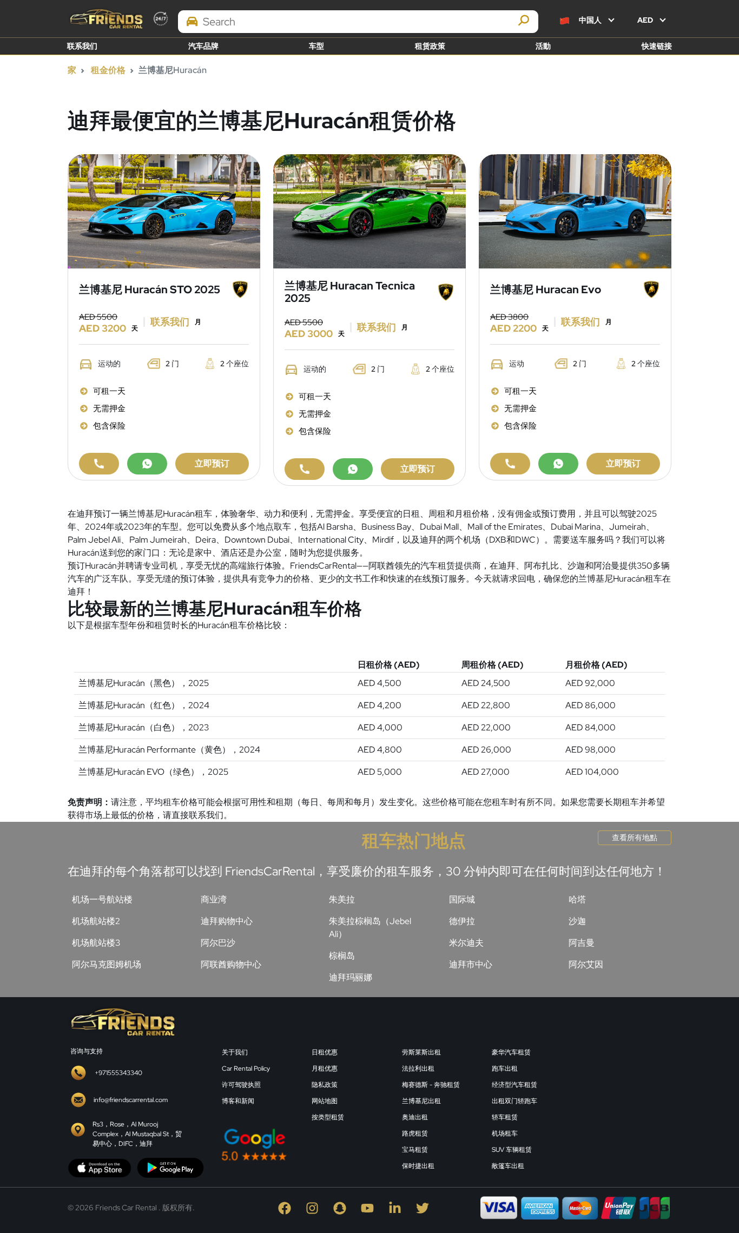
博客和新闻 (238, 1101)
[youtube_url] (370, 1207)
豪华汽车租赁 (511, 1052)
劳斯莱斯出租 (421, 1052)
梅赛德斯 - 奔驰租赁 (431, 1084)
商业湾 (214, 899)
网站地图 (325, 1101)
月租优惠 (325, 1068)
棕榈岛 (342, 955)
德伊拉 (462, 921)
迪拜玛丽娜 (350, 977)
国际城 (462, 899)
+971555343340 (118, 1073)
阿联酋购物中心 (231, 964)
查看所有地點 (634, 837)
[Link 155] (164, 210)
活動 (543, 46)
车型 (316, 46)
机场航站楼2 (96, 921)
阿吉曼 (582, 942)
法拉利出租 (418, 1068)
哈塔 (577, 899)
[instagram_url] (314, 1207)
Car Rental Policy (246, 1068)
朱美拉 (342, 899)
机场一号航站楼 (102, 899)
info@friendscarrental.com (131, 1100)
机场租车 (505, 1133)
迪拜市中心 (470, 964)
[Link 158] (99, 463)
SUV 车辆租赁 (512, 1149)
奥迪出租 (415, 1117)
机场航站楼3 (96, 942)
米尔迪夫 (466, 942)
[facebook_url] (287, 1207)
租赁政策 (430, 46)
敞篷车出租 (508, 1166)
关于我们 (235, 1052)
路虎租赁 (415, 1133)
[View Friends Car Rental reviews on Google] (305, 1145)
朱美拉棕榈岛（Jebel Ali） (370, 927)
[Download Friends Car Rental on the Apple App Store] (100, 1167)
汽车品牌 (203, 46)
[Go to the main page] (105, 18)
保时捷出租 (418, 1166)
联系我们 (82, 46)
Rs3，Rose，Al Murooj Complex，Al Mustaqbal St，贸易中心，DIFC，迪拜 (137, 1134)
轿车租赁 (505, 1117)
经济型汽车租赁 (514, 1084)
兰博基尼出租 (421, 1101)
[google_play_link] (170, 1167)
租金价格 (108, 70)
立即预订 (212, 463)
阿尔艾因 (586, 964)
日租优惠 (325, 1052)
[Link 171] (575, 210)
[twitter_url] (424, 1207)
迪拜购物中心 (227, 921)
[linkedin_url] (397, 1207)
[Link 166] (305, 469)
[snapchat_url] (342, 1207)
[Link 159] (147, 463)
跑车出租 (505, 1068)
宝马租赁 (415, 1149)
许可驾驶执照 (241, 1084)
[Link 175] (558, 463)
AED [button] (646, 20)
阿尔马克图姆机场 (106, 964)
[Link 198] (122, 1021)
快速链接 (657, 46)
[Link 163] (369, 210)
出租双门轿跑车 (514, 1101)
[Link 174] (510, 463)
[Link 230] (626, 1089)
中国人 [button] (590, 20)
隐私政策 (325, 1084)
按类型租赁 (328, 1117)
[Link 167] (353, 469)
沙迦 (577, 921)
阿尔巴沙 (218, 942)
